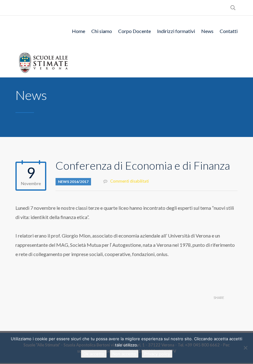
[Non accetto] (245, 348)
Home (78, 31)
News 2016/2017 (73, 181)
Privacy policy (157, 353)
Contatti (229, 31)
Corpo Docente (134, 31)
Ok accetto (93, 353)
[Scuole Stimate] (43, 62)
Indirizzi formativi (176, 31)
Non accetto (124, 353)
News (207, 31)
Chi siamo (101, 31)
